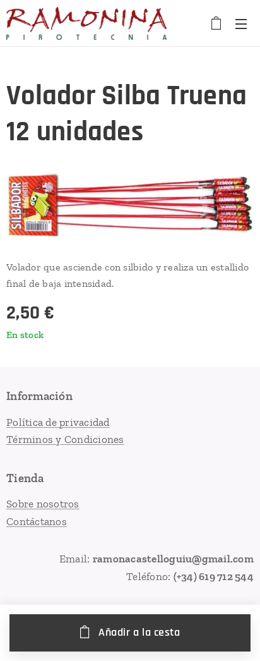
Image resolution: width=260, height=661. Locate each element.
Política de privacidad (58, 422)
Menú (241, 23)
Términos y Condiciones (65, 439)
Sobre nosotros (43, 503)
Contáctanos (36, 521)
